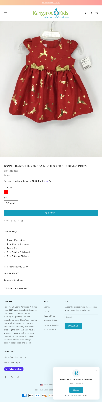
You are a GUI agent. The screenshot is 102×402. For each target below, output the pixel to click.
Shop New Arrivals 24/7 (51, 2)
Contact (47, 311)
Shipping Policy (50, 320)
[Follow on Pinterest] (18, 377)
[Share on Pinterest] (18, 221)
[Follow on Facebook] (5, 377)
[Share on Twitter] (15, 221)
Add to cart (51, 213)
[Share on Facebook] (11, 221)
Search (47, 307)
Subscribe (73, 326)
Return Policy (50, 316)
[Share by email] (22, 221)
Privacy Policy (50, 329)
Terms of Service (51, 325)
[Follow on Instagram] (11, 377)
